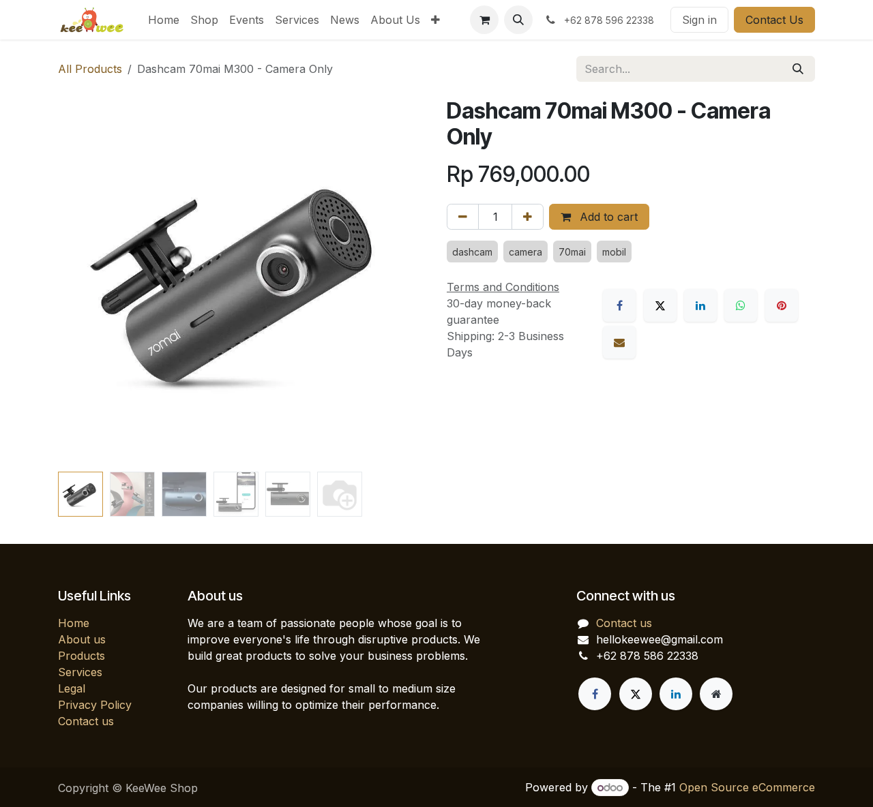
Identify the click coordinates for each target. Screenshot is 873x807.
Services (80, 672)
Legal (71, 688)
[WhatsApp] (740, 305)
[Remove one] (463, 217)
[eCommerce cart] (484, 19)
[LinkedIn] (700, 305)
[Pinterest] (781, 305)
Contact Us (774, 20)
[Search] (798, 69)
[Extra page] (716, 693)
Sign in (699, 20)
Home (73, 623)
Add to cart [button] (607, 217)
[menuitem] (164, 19)
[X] (660, 305)
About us (82, 639)
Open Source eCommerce (747, 787)
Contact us (86, 721)
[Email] (619, 342)
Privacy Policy (95, 705)
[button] (518, 19)
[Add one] (528, 217)
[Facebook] (619, 305)
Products (81, 656)
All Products (90, 69)
